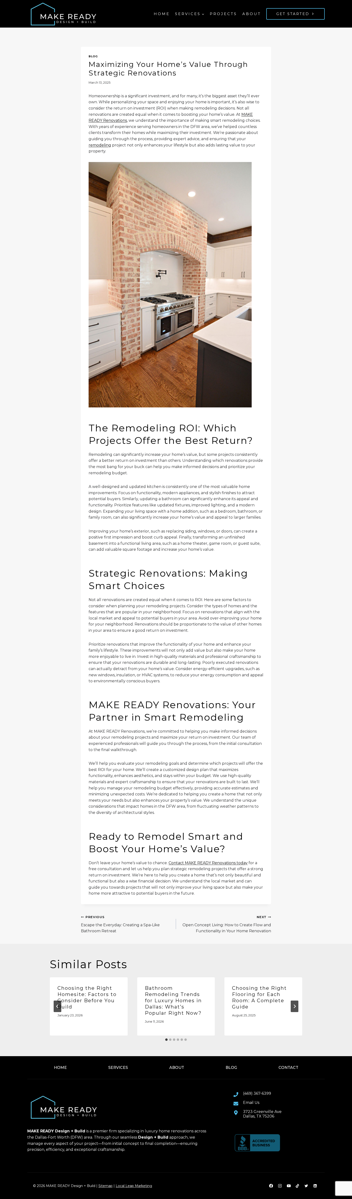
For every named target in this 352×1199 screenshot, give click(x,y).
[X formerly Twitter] (306, 1186)
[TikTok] (297, 1186)
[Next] (294, 1006)
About (251, 14)
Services (118, 1067)
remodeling (100, 145)
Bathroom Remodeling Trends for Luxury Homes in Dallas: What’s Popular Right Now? (173, 1000)
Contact (288, 1067)
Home (162, 14)
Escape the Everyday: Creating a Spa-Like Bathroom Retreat (120, 924)
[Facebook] (271, 1186)
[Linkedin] (315, 1186)
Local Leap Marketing (134, 1186)
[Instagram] (280, 1186)
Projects (223, 14)
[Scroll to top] (340, 1180)
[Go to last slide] (57, 1006)
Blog (93, 56)
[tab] (166, 1039)
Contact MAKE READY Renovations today (208, 863)
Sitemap (105, 1186)
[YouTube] (289, 1186)
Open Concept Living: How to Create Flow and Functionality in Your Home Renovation (226, 924)
